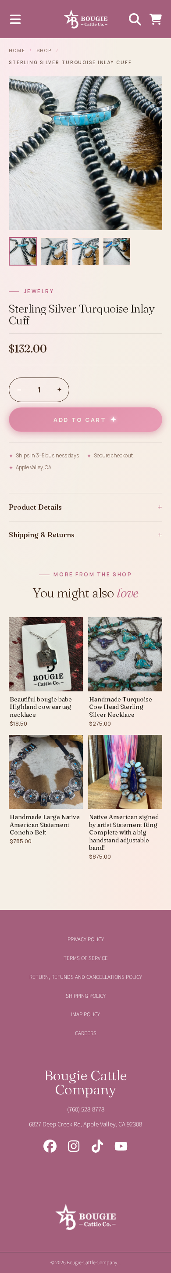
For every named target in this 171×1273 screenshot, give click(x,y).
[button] (15, 19)
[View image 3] (85, 251)
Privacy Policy (86, 939)
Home (17, 50)
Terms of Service (86, 958)
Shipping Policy (86, 996)
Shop (44, 50)
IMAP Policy (85, 1014)
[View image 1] (23, 251)
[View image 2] (54, 251)
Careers (85, 1033)
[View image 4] (117, 251)
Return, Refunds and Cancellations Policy (85, 977)
